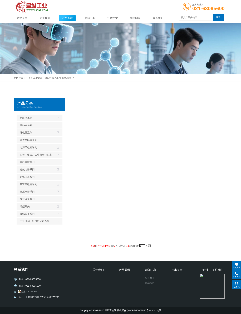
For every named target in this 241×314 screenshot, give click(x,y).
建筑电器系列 (27, 169)
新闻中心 (90, 18)
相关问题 (135, 18)
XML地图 (156, 310)
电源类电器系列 (28, 147)
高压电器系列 (27, 191)
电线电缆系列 (27, 162)
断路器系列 (26, 117)
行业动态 (149, 282)
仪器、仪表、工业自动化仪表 (36, 154)
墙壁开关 (25, 206)
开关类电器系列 (28, 140)
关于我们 (45, 18)
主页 (28, 77)
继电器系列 (26, 132)
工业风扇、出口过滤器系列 (47, 77)
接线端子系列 (27, 213)
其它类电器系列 (28, 184)
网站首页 (22, 18)
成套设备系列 (27, 199)
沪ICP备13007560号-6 (139, 310)
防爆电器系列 (27, 176)
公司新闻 (149, 277)
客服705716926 (29, 291)
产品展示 (67, 18)
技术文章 (112, 18)
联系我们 (158, 18)
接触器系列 (26, 125)
